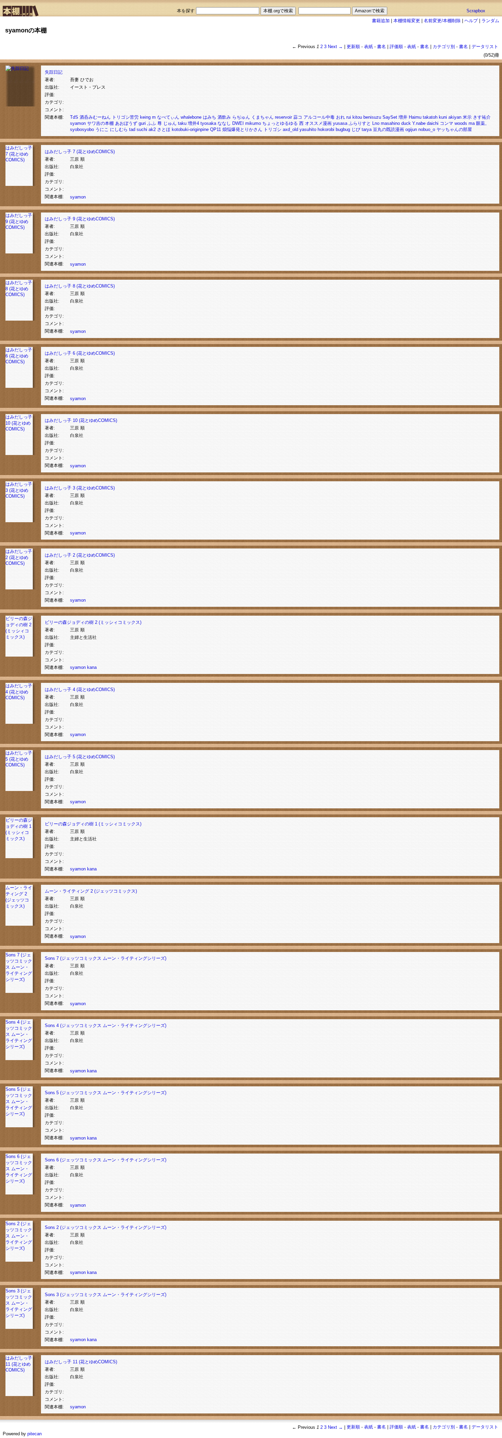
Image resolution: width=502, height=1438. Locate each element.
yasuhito (307, 129)
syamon (78, 123)
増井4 (193, 123)
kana (92, 667)
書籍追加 (381, 20)
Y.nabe (419, 123)
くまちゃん (262, 117)
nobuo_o (426, 129)
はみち (209, 117)
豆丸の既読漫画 (388, 129)
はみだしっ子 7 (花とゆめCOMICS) (18, 153)
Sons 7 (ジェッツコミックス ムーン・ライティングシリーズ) (18, 967)
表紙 (368, 46)
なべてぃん (168, 117)
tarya (367, 129)
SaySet (389, 117)
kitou (357, 117)
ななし (224, 123)
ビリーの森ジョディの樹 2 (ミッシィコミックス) (93, 622)
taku (182, 123)
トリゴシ (272, 129)
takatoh (430, 117)
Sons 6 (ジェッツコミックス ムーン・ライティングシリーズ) (18, 1169)
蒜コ (297, 117)
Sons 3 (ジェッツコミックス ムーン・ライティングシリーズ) (18, 1303)
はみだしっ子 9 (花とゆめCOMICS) (18, 221)
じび (355, 129)
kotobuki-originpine (190, 129)
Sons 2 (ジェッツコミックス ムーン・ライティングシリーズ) (18, 1236)
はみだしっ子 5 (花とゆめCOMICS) (18, 758)
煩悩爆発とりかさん (242, 129)
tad (132, 129)
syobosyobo (82, 129)
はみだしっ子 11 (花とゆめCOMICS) (18, 1364)
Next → (335, 46)
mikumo (253, 123)
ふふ (151, 123)
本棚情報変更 (406, 20)
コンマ (446, 123)
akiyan (454, 117)
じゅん (170, 123)
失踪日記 (53, 72)
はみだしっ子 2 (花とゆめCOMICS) (18, 557)
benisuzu (372, 117)
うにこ (102, 129)
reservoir (283, 117)
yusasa (340, 123)
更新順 (353, 46)
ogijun (411, 129)
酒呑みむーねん (95, 117)
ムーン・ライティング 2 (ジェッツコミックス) (91, 891)
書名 (381, 46)
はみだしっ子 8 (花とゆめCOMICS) (18, 288)
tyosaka (208, 123)
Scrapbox (475, 10)
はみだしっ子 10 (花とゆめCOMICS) (18, 422)
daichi (432, 123)
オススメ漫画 (318, 123)
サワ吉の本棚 (100, 123)
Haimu (415, 117)
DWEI (238, 123)
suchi (142, 129)
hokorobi (326, 129)
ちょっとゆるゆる (280, 123)
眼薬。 (482, 123)
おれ (340, 117)
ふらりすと (360, 123)
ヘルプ (471, 20)
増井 (403, 117)
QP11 (215, 129)
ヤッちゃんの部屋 (454, 129)
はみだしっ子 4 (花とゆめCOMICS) (18, 691)
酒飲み (224, 117)
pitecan (34, 1433)
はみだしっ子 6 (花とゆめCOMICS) (18, 355)
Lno (375, 123)
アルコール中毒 (319, 117)
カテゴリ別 (444, 46)
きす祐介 (482, 117)
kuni (443, 117)
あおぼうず (126, 123)
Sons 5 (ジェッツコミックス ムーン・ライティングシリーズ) (18, 1101)
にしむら (119, 129)
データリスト (485, 46)
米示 (467, 117)
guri (142, 123)
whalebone (191, 117)
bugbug (343, 129)
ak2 (152, 129)
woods (461, 123)
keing (145, 117)
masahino (390, 123)
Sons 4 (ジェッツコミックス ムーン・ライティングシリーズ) (18, 1034)
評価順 (396, 46)
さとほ (163, 129)
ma (472, 123)
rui (348, 117)
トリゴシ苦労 (125, 117)
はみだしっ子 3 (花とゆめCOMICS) (18, 490)
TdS (74, 117)
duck (406, 123)
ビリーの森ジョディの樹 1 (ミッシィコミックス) (93, 823)
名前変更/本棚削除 (442, 20)
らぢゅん (241, 117)
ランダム (490, 20)
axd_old (290, 129)
